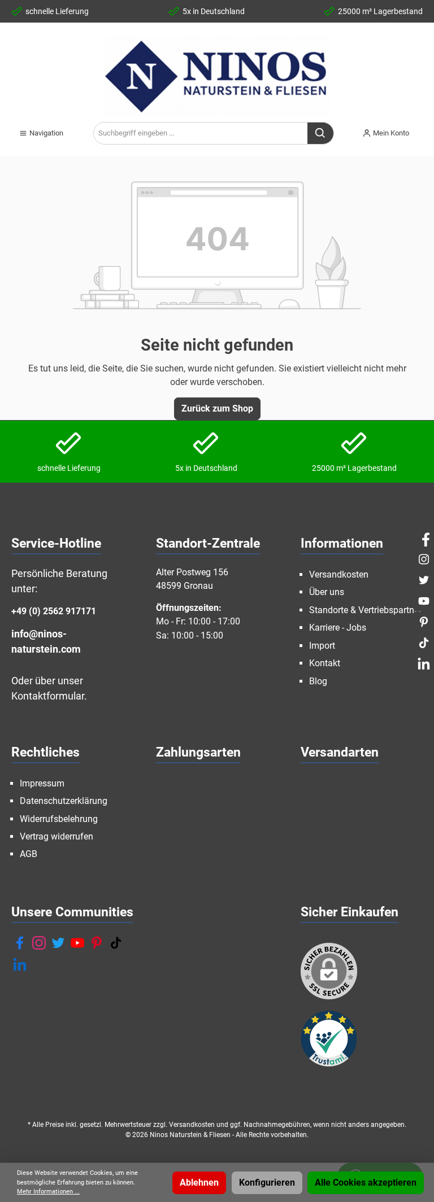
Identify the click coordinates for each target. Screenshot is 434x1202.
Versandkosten (338, 574)
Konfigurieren (267, 1182)
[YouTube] (77, 942)
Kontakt (324, 663)
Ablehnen (199, 1182)
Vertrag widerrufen (56, 836)
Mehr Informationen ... (48, 1191)
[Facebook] (19, 942)
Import (322, 645)
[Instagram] (39, 942)
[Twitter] (58, 942)
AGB (28, 854)
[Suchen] (320, 133)
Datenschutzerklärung (63, 800)
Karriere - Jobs (337, 627)
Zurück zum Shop (217, 408)
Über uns (326, 592)
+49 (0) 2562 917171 (53, 611)
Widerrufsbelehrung (59, 819)
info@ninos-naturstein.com (46, 641)
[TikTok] (115, 942)
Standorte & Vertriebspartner (365, 610)
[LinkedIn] (19, 964)
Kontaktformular (47, 696)
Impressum (42, 783)
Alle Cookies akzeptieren (365, 1182)
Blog (318, 681)
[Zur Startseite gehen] (217, 76)
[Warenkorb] (426, 128)
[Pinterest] (96, 942)
